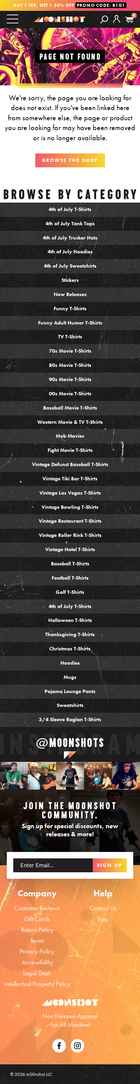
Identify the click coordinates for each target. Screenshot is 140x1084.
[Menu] (12, 19)
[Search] (104, 19)
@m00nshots (70, 742)
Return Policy (37, 929)
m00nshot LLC (39, 1074)
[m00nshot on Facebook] (59, 1045)
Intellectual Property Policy (37, 984)
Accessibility (37, 962)
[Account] (116, 24)
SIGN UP (109, 865)
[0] (129, 20)
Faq (102, 919)
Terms (37, 940)
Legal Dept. (37, 973)
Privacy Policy (37, 951)
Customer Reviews (37, 908)
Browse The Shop (70, 160)
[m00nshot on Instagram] (14, 776)
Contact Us (103, 908)
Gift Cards (37, 919)
